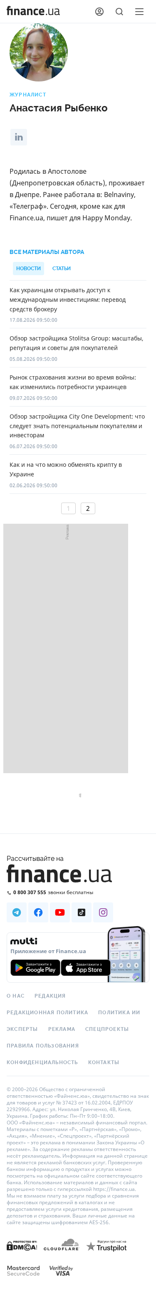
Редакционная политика (47, 1012)
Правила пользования (43, 1046)
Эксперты (22, 1029)
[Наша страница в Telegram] (17, 912)
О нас (16, 996)
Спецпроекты (107, 1029)
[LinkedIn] (18, 137)
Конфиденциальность (42, 1062)
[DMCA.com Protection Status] (22, 1253)
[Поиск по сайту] (119, 11)
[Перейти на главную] (33, 11)
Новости (28, 268)
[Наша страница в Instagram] (103, 912)
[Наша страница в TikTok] (82, 912)
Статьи (61, 268)
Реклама (61, 1029)
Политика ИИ (119, 1012)
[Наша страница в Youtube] (60, 912)
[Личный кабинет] (99, 11)
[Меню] (139, 11)
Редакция (50, 996)
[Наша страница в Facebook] (38, 912)
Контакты (104, 1062)
